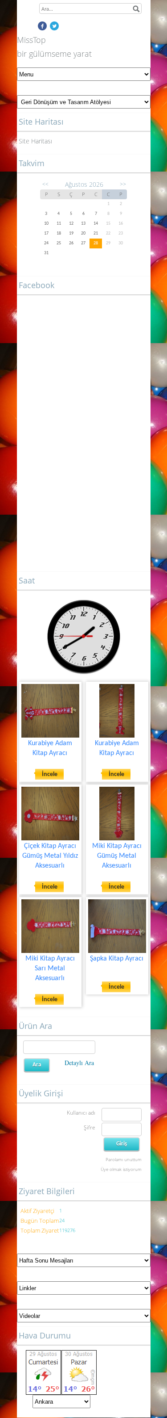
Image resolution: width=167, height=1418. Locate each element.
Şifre (89, 1127)
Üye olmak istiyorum (121, 1169)
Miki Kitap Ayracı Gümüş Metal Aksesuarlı (117, 856)
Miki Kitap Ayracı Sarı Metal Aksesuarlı (50, 968)
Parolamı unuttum (124, 1159)
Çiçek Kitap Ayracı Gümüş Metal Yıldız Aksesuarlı (50, 856)
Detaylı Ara (79, 1062)
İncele (49, 774)
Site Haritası (35, 141)
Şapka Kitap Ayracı (116, 958)
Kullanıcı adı (81, 1112)
